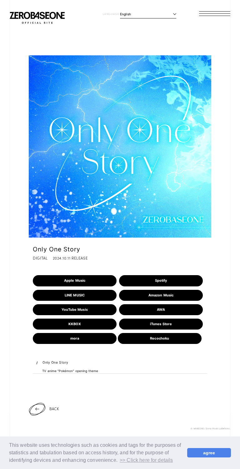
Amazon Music (161, 295)
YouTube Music (75, 309)
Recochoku (159, 338)
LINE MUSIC (75, 295)
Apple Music (74, 280)
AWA (161, 309)
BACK (54, 408)
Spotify (161, 280)
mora (74, 338)
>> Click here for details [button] (146, 460)
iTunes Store (161, 324)
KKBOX (74, 324)
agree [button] (209, 452)
